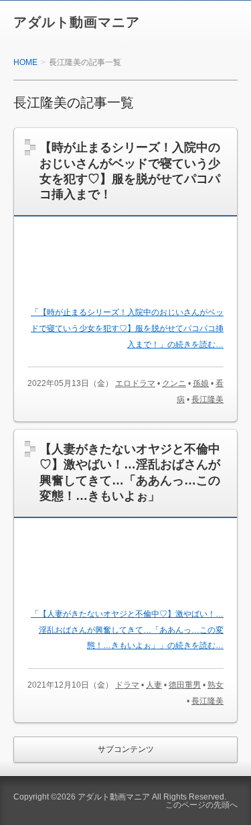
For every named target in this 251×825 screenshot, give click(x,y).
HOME (25, 62)
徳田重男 (185, 685)
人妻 (154, 685)
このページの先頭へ (201, 805)
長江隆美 (207, 399)
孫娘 (201, 383)
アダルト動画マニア (76, 22)
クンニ (174, 383)
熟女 (215, 685)
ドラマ (127, 685)
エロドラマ (135, 383)
